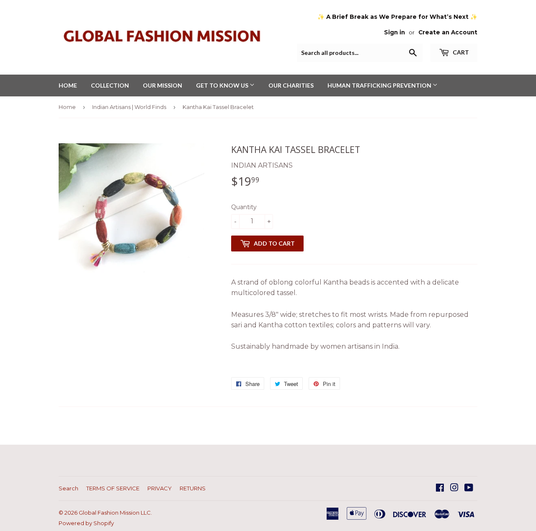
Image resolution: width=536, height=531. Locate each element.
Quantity (244, 207)
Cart (460, 52)
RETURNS (193, 488)
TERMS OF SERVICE (112, 488)
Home (67, 107)
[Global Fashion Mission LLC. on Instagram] (454, 488)
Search (68, 488)
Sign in (394, 32)
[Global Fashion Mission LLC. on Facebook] (440, 488)
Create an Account (447, 32)
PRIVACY (159, 488)
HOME (68, 85)
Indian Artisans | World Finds (129, 107)
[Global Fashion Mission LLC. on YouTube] (468, 488)
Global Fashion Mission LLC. (115, 512)
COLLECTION (110, 85)
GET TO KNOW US (223, 85)
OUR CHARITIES (291, 85)
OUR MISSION (162, 85)
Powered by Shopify (86, 523)
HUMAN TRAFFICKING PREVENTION (380, 85)
